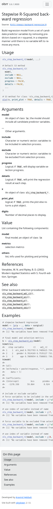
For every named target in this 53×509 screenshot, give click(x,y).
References (10, 474)
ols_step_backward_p (13, 301)
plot (5, 99)
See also (8, 479)
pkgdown (20, 502)
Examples (9, 484)
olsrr (5, 4)
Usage (7, 459)
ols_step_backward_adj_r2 (16, 293)
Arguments (10, 464)
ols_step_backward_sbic (15, 308)
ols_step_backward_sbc (14, 304)
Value (7, 469)
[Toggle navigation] (47, 4)
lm (14, 325)
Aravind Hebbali (24, 497)
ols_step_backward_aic (14, 297)
